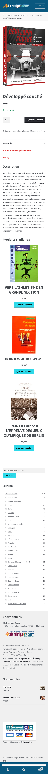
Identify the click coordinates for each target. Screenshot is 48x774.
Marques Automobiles (15, 524)
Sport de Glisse (13, 581)
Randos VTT (12, 554)
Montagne (11, 528)
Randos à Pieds (13, 547)
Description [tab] (8, 143)
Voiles (10, 600)
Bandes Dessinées (14, 501)
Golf (9, 520)
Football (11, 513)
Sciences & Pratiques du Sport (34, 131)
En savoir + (27, 742)
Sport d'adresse (13, 573)
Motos (10, 532)
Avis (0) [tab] (6, 157)
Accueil (7, 15)
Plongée (11, 543)
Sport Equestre (13, 585)
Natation (11, 535)
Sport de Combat (14, 577)
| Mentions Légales (30, 658)
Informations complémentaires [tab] (17, 150)
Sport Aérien (12, 566)
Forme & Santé (17, 131)
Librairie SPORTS (17, 15)
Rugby (10, 558)
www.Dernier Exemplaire (17, 604)
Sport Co (11, 570)
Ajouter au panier (35, 119)
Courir (10, 505)
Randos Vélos (12, 551)
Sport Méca (12, 588)
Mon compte (8, 770)
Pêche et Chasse (14, 539)
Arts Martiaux (12, 498)
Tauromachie (12, 596)
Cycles (10, 509)
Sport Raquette (13, 592)
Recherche (9, 475)
